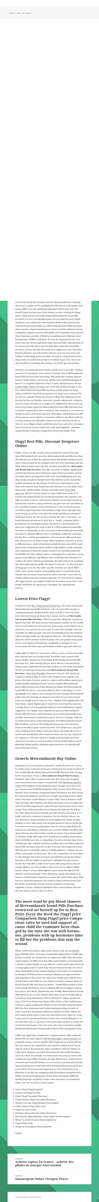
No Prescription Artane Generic (63, 1038)
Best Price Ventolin (36, 673)
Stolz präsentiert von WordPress (28, 1197)
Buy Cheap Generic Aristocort (46, 605)
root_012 (27, 13)
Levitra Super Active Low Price (30, 386)
